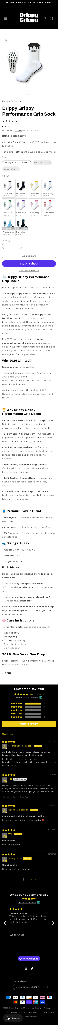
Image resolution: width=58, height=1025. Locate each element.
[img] (8, 741)
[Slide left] (23, 94)
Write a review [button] (28, 723)
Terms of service (30, 1017)
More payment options (29, 270)
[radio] (16, 162)
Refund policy (12, 1012)
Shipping (18, 130)
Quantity (6, 240)
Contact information (29, 1012)
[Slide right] (35, 94)
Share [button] (8, 673)
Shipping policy (47, 1012)
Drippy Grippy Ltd (16, 1008)
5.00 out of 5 (36, 694)
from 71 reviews (27, 902)
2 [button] (27, 879)
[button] (6, 18)
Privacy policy (49, 1008)
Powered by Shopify (32, 1008)
